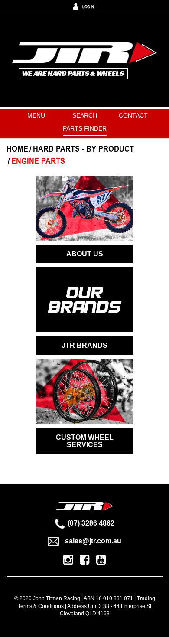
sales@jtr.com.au (93, 541)
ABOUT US (84, 254)
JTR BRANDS (84, 345)
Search (84, 115)
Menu (36, 115)
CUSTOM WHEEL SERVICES (85, 441)
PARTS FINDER (85, 128)
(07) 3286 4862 (91, 523)
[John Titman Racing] (84, 59)
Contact (133, 115)
